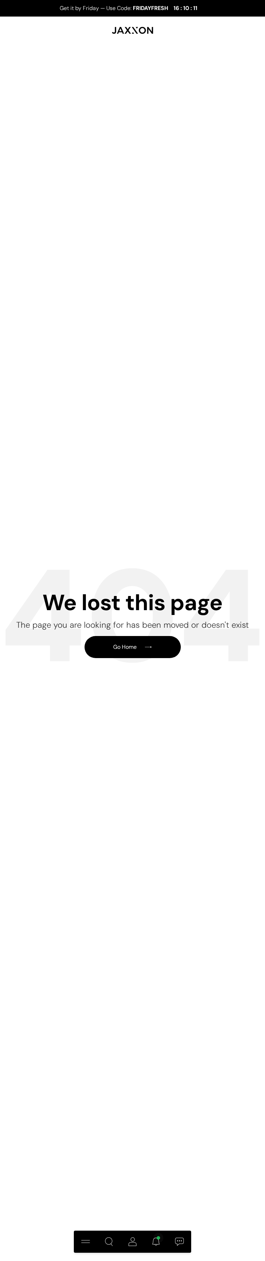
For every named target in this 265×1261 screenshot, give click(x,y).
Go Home (125, 647)
